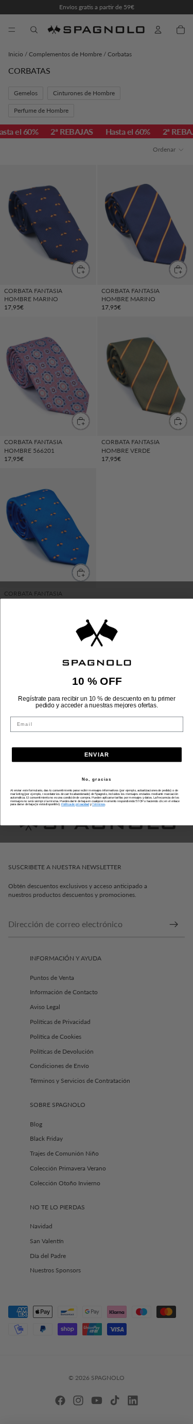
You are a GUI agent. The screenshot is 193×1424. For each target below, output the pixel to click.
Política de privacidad (75, 804)
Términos (98, 804)
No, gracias (96, 780)
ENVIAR (96, 754)
